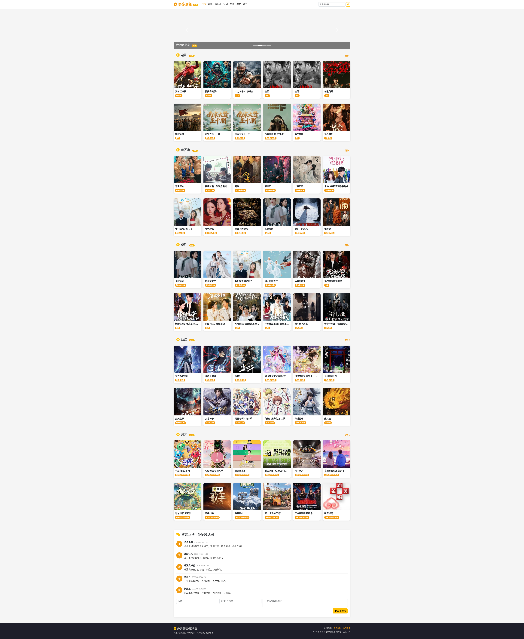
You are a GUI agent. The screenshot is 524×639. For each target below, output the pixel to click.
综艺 (238, 4)
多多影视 (187, 4)
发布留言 (341, 611)
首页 (204, 4)
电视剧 (218, 4)
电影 (210, 4)
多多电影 (337, 628)
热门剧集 (346, 628)
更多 (347, 56)
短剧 (225, 4)
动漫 (232, 4)
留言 (245, 4)
